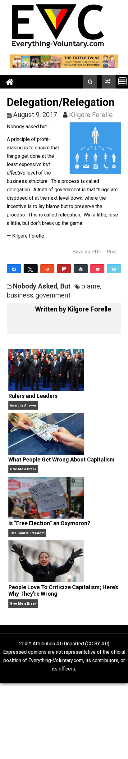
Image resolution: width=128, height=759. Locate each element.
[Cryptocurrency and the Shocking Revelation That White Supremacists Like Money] (109, 81)
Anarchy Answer (23, 405)
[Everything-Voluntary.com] (10, 82)
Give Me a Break (23, 469)
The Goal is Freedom (27, 533)
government (53, 295)
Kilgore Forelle (91, 115)
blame (90, 286)
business (20, 295)
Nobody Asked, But (42, 286)
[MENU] (122, 81)
